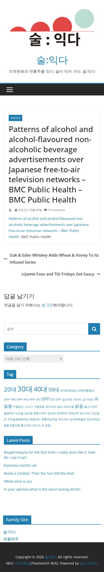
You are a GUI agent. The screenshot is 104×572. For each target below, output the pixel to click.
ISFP (45, 399)
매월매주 (11, 539)
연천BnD (62, 413)
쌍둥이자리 (40, 413)
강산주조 (67, 399)
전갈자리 (35, 419)
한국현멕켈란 (78, 419)
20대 (10, 389)
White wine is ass (18, 481)
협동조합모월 (12, 425)
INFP (19, 399)
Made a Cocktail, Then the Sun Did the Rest (39, 473)
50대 (53, 389)
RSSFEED (15, 118)
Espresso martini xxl (20, 465)
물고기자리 (90, 406)
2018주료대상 (68, 390)
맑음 (79, 406)
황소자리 (26, 425)
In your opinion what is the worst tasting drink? (42, 489)
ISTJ (52, 399)
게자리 (78, 399)
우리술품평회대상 (18, 419)
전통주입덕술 (49, 419)
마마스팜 (68, 406)
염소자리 (85, 413)
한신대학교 (93, 419)
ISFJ (38, 399)
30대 (25, 389)
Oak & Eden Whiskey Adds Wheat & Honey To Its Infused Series (54, 259)
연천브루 (73, 413)
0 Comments (56, 210)
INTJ (25, 399)
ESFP (7, 399)
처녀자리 (63, 419)
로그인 (47, 305)
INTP (32, 399)
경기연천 (87, 399)
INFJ (13, 399)
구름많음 (39, 406)
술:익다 (52, 59)
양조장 (52, 413)
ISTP (58, 399)
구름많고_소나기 (23, 406)
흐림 (48, 425)
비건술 (19, 413)
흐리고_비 (38, 425)
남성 (59, 406)
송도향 (28, 413)
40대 (40, 388)
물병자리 (9, 413)
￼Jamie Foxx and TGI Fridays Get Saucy (57, 274)
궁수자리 (50, 406)
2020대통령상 (86, 390)
